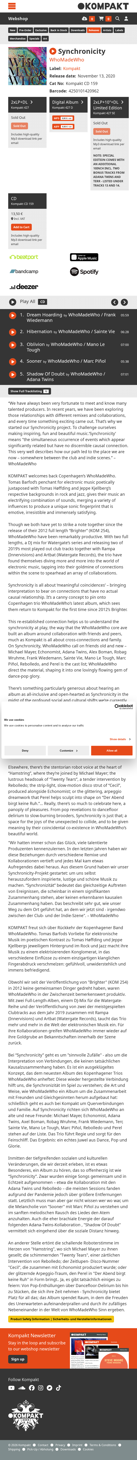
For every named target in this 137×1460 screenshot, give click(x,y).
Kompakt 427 (20, 108)
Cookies (88, 1449)
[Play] (12, 302)
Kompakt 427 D (62, 108)
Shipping (14, 1449)
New (12, 30)
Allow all (111, 750)
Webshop (18, 18)
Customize (66, 750)
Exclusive (41, 30)
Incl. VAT (19, 219)
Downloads (78, 30)
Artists (107, 30)
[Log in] (126, 18)
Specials (34, 38)
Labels (119, 30)
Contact (43, 1445)
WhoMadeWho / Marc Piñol (77, 361)
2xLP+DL (20, 102)
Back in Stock (58, 30)
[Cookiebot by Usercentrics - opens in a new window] (117, 707)
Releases (94, 30)
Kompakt (71, 68)
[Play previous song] (115, 302)
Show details (118, 739)
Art (45, 38)
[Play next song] (124, 302)
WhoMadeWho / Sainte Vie (86, 331)
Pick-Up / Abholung (40, 1449)
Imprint (77, 1445)
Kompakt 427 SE (104, 113)
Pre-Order (25, 30)
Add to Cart (21, 227)
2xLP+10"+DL (107, 104)
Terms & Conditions (103, 1445)
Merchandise (18, 38)
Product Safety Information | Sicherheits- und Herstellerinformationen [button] (61, 1319)
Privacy (60, 1445)
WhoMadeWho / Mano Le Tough (66, 347)
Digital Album (65, 102)
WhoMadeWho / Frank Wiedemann (71, 317)
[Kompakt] (103, 6)
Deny (25, 750)
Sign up (17, 1359)
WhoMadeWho (66, 59)
